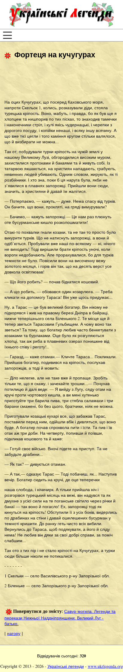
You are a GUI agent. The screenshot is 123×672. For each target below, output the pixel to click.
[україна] (61, 14)
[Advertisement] (52, 80)
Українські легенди (65, 666)
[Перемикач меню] (7, 35)
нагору (13, 633)
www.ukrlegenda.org (105, 666)
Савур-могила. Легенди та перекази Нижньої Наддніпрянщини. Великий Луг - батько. (60, 617)
